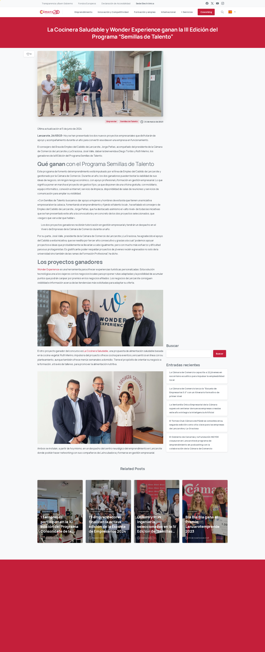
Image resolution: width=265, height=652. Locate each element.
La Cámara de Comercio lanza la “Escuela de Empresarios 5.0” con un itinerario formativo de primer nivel (194, 392)
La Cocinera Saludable (96, 351)
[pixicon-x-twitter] (62, 636)
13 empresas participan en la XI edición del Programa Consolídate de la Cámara (59, 524)
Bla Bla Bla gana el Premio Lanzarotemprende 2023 (202, 524)
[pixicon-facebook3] (56, 636)
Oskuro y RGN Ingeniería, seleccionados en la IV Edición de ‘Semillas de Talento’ (156, 524)
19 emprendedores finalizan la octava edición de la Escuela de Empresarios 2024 (107, 524)
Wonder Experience (48, 269)
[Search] (222, 12)
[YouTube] (217, 3)
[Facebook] (207, 3)
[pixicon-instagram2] (75, 636)
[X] (212, 3)
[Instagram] (222, 3)
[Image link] (202, 619)
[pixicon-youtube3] (68, 636)
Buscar (172, 345)
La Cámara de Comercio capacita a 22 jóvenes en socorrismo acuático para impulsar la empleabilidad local (196, 376)
